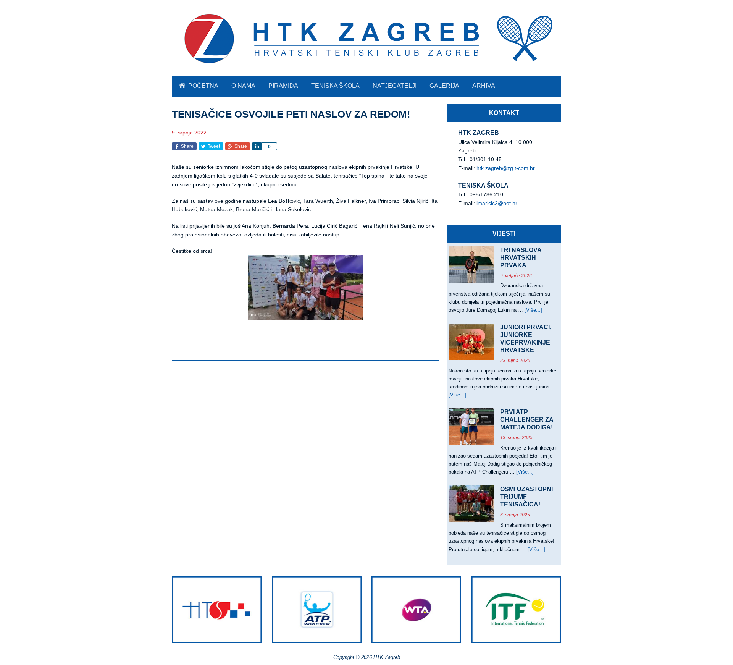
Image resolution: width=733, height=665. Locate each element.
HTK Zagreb (366, 38)
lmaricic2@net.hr (496, 203)
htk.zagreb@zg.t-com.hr (505, 168)
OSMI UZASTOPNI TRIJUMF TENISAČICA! (526, 497)
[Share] (256, 146)
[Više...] (533, 310)
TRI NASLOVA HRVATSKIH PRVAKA (520, 258)
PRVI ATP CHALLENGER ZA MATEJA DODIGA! (526, 419)
